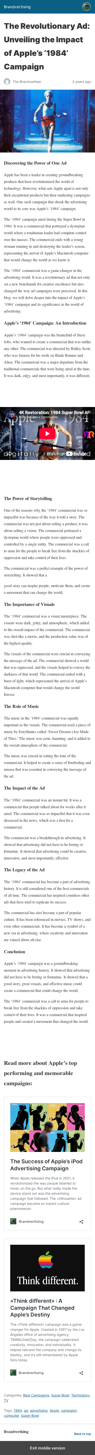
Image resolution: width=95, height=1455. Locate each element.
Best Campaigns (36, 1395)
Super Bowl (60, 1395)
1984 (18, 1410)
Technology (80, 1395)
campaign (69, 1410)
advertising (39, 1410)
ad (26, 1410)
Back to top (82, 1434)
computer (11, 1415)
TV (6, 1400)
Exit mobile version (47, 1448)
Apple (54, 1410)
